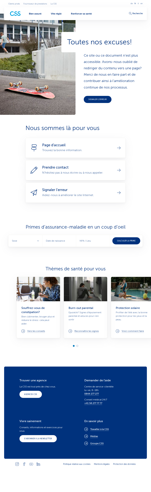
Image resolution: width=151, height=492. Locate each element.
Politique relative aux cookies (76, 464)
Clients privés (14, 4)
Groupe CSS (97, 443)
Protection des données (124, 464)
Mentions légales (102, 464)
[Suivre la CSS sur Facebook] (24, 464)
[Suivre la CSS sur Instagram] (17, 464)
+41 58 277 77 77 (93, 403)
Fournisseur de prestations (35, 4)
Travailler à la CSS (99, 429)
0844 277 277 (91, 393)
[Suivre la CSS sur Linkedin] (38, 464)
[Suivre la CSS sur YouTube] (31, 464)
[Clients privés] (15, 13)
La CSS (54, 4)
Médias (94, 436)
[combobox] (93, 241)
